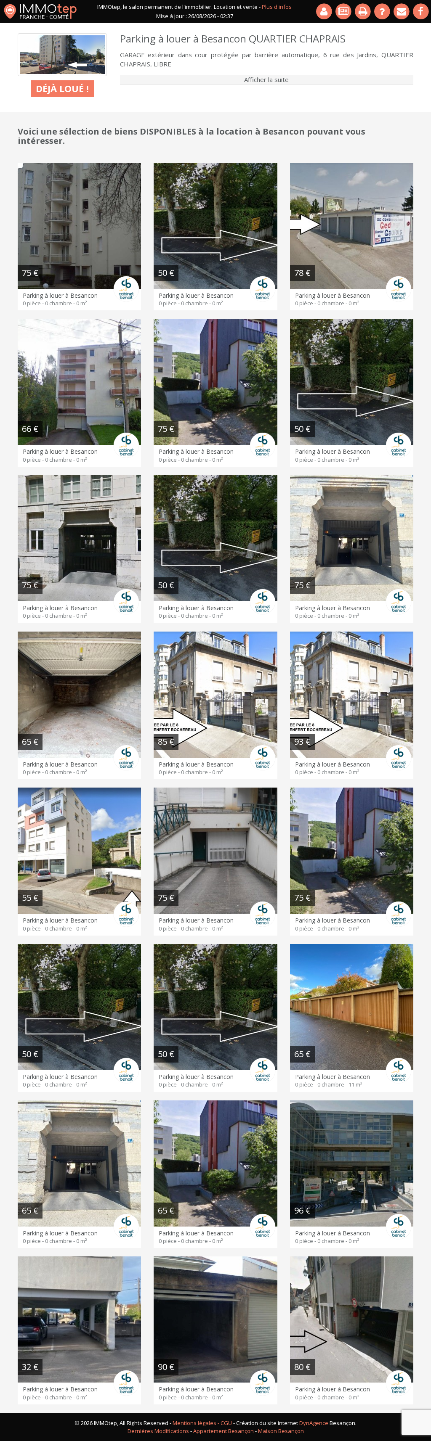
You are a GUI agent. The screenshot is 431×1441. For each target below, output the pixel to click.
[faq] (382, 11)
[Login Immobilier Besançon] (324, 11)
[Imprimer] (363, 11)
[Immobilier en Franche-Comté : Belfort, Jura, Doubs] (40, 11)
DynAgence (313, 1423)
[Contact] (402, 11)
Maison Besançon (281, 1431)
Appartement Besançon (223, 1431)
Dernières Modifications (158, 1431)
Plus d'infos (277, 7)
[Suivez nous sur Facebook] (421, 11)
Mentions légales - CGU (202, 1423)
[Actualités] (344, 11)
